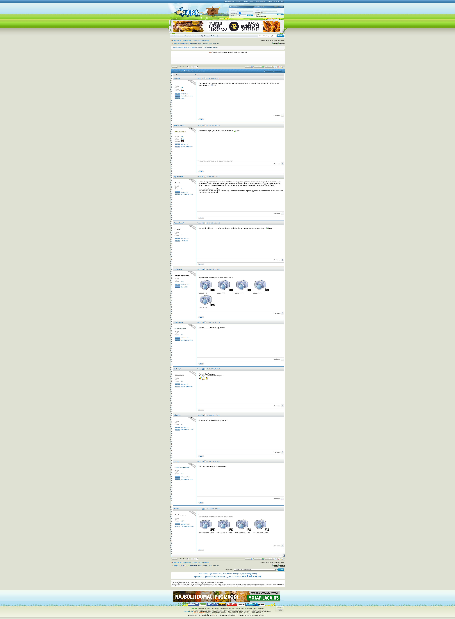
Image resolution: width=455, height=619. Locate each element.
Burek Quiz (231, 608)
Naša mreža (219, 610)
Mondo (208, 610)
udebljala (249, 574)
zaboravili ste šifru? (278, 6)
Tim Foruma (249, 608)
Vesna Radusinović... (204, 532)
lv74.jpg (219, 293)
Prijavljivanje (205, 36)
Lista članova (185, 36)
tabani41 (177, 415)
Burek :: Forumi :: (177, 40)
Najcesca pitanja (240, 608)
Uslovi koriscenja (232, 612)
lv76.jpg (255, 293)
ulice (224, 574)
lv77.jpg (201, 307)
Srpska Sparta (179, 125)
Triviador (196, 611)
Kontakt (253, 612)
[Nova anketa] (259, 67)
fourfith (176, 509)
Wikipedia (202, 610)
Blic (197, 610)
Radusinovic (254, 576)
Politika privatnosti (221, 612)
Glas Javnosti (238, 610)
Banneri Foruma (202, 608)
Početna (176, 36)
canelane (205, 43)
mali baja (177, 369)
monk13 (200, 43)
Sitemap (258, 612)
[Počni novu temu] (249, 67)
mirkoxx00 (178, 269)
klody (210, 43)
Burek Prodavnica (222, 608)
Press (212, 610)
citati (244, 576)
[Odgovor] (269, 67)
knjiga (226, 577)
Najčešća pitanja (248, 1)
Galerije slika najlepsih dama (201, 40)
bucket (176, 461)
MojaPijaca (235, 611)
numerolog (218, 574)
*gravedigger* (179, 223)
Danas (264, 610)
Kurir (245, 610)
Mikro (249, 610)
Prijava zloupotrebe (259, 608)
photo (207, 577)
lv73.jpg (201, 293)
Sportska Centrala (228, 610)
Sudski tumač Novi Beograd (263, 611)
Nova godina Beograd (206, 611)
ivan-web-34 (178, 322)
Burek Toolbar (212, 608)
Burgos (253, 611)
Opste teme (187, 40)
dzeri (235, 574)
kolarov (202, 577)
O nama (240, 612)
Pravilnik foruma (272, 1)
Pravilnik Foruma (210, 612)
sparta (197, 577)
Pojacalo (241, 611)
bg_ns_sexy (178, 177)
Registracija (214, 36)
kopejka (177, 78)
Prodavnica (195, 36)
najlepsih (243, 574)
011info (247, 611)
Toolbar (281, 1)
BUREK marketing (271, 19)
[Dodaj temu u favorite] (278, 67)
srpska (231, 577)
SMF (248, 615)
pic (238, 574)
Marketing (246, 612)
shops (206, 574)
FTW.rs (228, 611)
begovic (211, 574)
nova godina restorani (219, 611)
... (189, 66)
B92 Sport (254, 610)
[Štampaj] (275, 67)
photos (229, 574)
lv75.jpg (237, 293)
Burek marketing (260, 1)
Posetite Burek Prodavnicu (233, 1)
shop (255, 574)
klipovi (221, 577)
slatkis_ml (215, 43)
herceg (238, 577)
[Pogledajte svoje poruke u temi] (282, 67)
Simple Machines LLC (260, 615)
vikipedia (214, 577)
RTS (260, 610)
